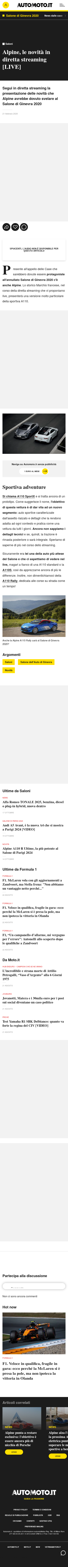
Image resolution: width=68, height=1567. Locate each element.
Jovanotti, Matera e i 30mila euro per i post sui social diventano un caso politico (33, 1000)
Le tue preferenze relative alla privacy (22, 1561)
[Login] (5, 5)
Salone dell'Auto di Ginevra (36, 662)
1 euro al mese (31, 471)
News (8, 1427)
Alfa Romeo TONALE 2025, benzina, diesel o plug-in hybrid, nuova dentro (33, 804)
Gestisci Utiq (45, 1521)
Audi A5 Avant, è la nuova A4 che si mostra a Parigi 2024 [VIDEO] (32, 827)
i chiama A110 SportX (18, 496)
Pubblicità (38, 1515)
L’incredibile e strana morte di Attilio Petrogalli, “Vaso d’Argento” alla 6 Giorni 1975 (32, 975)
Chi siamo (17, 1521)
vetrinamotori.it (53, 1547)
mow (38, 1547)
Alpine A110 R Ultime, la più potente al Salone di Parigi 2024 (30, 850)
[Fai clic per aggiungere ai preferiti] (15, 227)
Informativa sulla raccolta (14, 1557)
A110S (7, 570)
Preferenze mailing (34, 1526)
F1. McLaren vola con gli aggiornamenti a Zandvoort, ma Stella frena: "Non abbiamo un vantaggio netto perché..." (33, 884)
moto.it (27, 1547)
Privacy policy (21, 1510)
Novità (8, 670)
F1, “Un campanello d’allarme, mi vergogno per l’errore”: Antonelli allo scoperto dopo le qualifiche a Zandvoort (33, 939)
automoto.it (13, 1547)
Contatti (30, 1521)
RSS (58, 1515)
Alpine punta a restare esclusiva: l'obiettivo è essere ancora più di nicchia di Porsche (21, 1438)
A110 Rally (9, 581)
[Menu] (62, 5)
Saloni (9, 44)
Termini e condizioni (42, 1510)
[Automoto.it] (34, 5)
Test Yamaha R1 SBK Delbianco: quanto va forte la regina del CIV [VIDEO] (33, 1023)
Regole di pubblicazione (16, 1515)
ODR (49, 1515)
